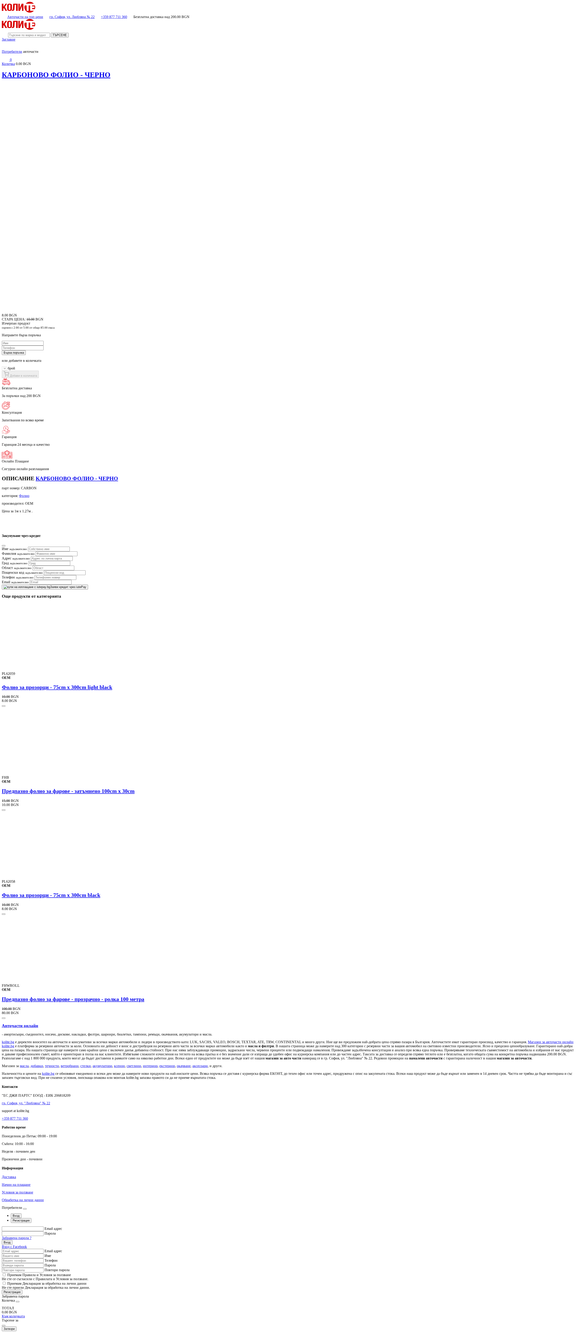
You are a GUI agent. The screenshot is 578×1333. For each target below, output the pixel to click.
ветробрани (70, 1066)
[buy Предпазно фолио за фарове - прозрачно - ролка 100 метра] (3, 1018)
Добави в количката (23, 375)
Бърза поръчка (14, 352)
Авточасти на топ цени (25, 17)
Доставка (9, 1177)
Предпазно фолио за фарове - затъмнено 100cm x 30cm (68, 791)
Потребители (12, 51)
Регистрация (12, 1292)
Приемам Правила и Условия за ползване (39, 1275)
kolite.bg (8, 1042)
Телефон (18, 577)
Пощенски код (22, 572)
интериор (150, 1066)
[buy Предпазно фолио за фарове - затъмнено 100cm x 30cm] (3, 810)
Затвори (9, 1329)
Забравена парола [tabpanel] (15, 1296)
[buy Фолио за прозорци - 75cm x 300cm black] (3, 914)
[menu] (5, 47)
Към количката (13, 1316)
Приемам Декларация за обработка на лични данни (46, 1283)
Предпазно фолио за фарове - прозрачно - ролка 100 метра (73, 999)
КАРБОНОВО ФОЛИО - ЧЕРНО (56, 75)
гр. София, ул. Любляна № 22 (72, 17)
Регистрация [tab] (21, 1220)
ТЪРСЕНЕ (60, 35)
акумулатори (102, 1066)
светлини (134, 1066)
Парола (50, 1233)
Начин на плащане (16, 1185)
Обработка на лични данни (23, 1200)
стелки (85, 1066)
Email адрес (53, 1229)
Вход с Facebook (14, 1247)
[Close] (3, 545)
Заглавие (8, 39)
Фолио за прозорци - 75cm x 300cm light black (57, 687)
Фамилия (18, 553)
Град (15, 563)
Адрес (16, 558)
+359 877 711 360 (114, 17)
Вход (7, 1242)
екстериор (167, 1066)
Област (17, 568)
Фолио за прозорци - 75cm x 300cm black (51, 895)
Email (15, 582)
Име (14, 549)
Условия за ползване (17, 1192)
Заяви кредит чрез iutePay (68, 587)
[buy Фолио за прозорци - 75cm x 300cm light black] (3, 706)
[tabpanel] (289, 1237)
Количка (8, 64)
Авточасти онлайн (20, 1025)
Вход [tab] (16, 1215)
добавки (36, 1066)
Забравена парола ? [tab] (16, 1238)
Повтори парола (57, 1270)
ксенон (119, 1066)
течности (52, 1066)
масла (24, 1066)
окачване (184, 1066)
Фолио (24, 496)
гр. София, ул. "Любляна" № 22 (26, 1103)
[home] (18, 11)
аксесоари (200, 1066)
